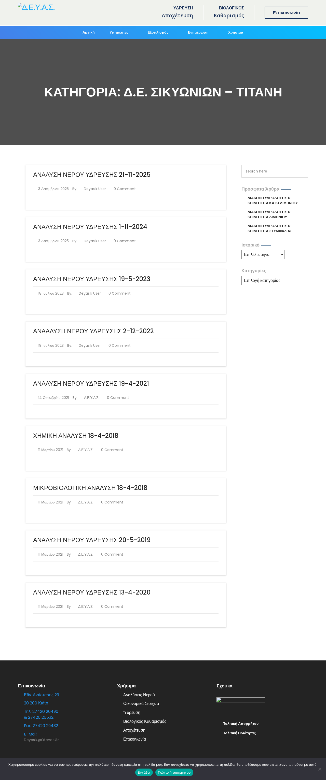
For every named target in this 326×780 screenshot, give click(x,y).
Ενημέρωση (198, 32)
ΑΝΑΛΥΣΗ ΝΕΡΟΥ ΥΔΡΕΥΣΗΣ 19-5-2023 (91, 279)
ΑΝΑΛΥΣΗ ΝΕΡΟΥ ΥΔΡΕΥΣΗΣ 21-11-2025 (92, 174)
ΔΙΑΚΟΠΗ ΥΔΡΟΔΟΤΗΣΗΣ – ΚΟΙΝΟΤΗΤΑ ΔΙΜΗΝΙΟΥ (271, 214)
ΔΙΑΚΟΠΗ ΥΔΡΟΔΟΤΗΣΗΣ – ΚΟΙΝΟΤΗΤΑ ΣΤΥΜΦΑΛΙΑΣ (271, 228)
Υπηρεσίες (119, 32)
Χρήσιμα (235, 32)
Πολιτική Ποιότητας (239, 732)
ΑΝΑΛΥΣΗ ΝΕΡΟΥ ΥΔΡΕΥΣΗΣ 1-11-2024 (90, 227)
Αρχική (89, 32)
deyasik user (95, 188)
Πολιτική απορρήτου (174, 772)
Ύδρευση (131, 712)
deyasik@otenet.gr (41, 739)
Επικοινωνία (286, 12)
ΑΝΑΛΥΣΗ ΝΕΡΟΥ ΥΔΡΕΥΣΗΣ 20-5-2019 (92, 540)
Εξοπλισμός (158, 32)
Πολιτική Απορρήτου (241, 723)
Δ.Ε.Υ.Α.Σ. (91, 397)
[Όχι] (319, 769)
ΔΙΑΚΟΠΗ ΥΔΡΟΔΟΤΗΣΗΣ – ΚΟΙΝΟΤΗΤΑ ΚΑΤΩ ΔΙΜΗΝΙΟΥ (273, 200)
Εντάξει (144, 772)
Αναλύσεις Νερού (139, 695)
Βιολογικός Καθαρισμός (144, 721)
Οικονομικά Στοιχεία (141, 703)
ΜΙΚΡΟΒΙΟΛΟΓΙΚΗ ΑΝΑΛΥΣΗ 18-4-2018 (90, 488)
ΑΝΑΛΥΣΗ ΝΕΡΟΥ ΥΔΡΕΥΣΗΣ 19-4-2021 (91, 383)
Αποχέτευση (134, 730)
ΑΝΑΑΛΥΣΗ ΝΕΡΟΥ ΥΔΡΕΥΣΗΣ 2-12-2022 (93, 331)
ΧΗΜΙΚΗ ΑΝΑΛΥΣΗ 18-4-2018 (75, 435)
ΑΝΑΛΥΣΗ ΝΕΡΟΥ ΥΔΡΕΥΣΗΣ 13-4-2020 (92, 592)
